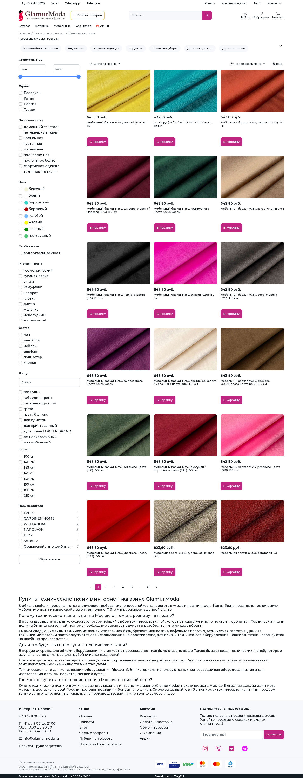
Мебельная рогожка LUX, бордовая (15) (249, 552)
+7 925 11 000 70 (32, 716)
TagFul (179, 776)
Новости (86, 722)
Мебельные (62, 25)
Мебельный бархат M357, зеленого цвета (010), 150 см (116, 468)
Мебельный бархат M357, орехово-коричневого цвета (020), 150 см (246, 382)
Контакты (274, 3)
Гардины (135, 48)
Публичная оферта (96, 739)
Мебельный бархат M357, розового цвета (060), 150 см (250, 468)
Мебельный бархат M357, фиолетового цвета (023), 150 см (115, 382)
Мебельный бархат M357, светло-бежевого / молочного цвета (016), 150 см (185, 382)
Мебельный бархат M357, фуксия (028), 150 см (184, 296)
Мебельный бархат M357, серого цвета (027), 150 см (249, 296)
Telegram (93, 3)
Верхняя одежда (106, 48)
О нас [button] (209, 3)
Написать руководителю (40, 746)
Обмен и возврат (155, 727)
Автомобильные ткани (41, 48)
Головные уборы (164, 48)
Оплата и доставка (156, 722)
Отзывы (86, 716)
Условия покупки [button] (233, 3)
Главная (24, 33)
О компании (150, 733)
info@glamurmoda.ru (40, 739)
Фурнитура (83, 25)
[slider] (20, 77)
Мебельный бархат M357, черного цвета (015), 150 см (116, 296)
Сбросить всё (49, 559)
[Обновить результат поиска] (207, 15)
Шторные (42, 25)
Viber (55, 3)
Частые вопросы (93, 733)
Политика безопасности (100, 744)
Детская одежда (199, 48)
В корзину (97, 142)
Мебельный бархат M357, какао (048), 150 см (252, 208)
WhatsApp (72, 3)
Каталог (24, 25)
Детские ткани (233, 48)
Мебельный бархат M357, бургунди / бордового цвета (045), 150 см (180, 468)
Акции (104, 25)
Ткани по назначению (49, 33)
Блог (257, 3)
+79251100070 (35, 3)
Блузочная (76, 48)
